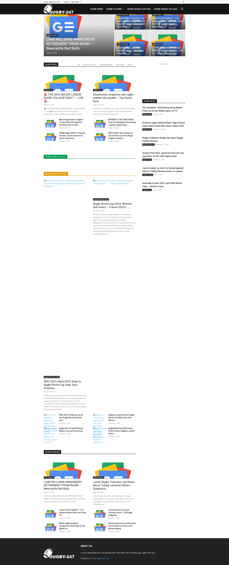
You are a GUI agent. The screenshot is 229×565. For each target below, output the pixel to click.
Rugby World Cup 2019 (138, 9)
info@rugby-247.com (100, 558)
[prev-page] (45, 146)
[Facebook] (183, 2)
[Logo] (58, 9)
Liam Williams (52, 35)
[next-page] (49, 146)
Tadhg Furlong (123, 44)
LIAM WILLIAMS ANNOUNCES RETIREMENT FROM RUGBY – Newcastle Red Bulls (63, 485)
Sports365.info (94, 552)
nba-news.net (123, 552)
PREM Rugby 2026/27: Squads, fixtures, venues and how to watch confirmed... (72, 135)
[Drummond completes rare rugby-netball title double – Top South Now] (114, 80)
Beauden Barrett (106, 65)
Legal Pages (75, 2)
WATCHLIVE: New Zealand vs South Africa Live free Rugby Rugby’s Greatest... (120, 135)
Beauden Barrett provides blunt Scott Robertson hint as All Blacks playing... (122, 526)
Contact (66, 2)
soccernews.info (108, 552)
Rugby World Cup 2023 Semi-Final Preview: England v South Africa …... (121, 431)
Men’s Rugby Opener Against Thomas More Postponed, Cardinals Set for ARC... (71, 122)
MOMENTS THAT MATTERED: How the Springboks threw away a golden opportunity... (122, 122)
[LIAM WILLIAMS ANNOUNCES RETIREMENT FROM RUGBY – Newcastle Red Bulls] (79, 23)
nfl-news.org (135, 552)
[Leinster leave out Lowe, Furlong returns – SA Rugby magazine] (132, 43)
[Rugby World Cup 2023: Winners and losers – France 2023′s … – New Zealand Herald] (114, 189)
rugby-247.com (148, 552)
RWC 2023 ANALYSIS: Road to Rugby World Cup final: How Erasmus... (62, 385)
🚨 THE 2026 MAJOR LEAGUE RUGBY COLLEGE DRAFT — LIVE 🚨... (63, 98)
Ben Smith (120, 65)
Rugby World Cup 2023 (165, 9)
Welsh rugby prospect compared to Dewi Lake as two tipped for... (72, 526)
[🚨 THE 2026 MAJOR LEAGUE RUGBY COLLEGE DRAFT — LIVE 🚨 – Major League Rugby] (167, 43)
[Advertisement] (164, 82)
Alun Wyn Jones (89, 65)
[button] (182, 9)
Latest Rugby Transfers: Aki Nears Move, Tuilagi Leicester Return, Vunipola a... (114, 485)
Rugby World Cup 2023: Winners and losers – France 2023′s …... (112, 205)
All (79, 65)
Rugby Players (114, 9)
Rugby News (97, 9)
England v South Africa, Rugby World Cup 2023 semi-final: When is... (121, 417)
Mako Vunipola (98, 477)
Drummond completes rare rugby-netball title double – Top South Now (113, 98)
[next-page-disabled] (49, 163)
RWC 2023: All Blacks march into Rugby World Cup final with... (71, 417)
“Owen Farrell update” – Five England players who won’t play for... (72, 512)
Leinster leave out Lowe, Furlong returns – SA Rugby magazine (120, 512)
